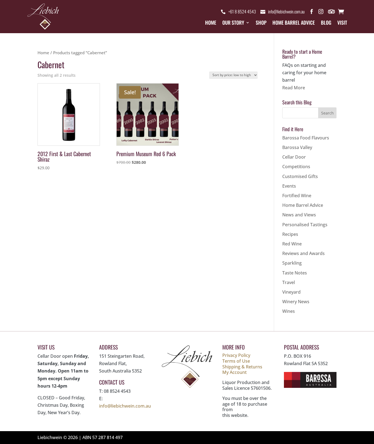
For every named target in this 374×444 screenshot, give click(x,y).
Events (289, 186)
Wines (288, 311)
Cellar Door (294, 157)
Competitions (296, 167)
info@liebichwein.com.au (286, 11)
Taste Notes (294, 273)
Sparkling (292, 263)
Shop (261, 23)
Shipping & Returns (242, 367)
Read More (293, 88)
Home (210, 23)
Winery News (295, 302)
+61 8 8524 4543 (242, 11)
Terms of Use (236, 361)
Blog (326, 23)
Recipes (290, 234)
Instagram (320, 12)
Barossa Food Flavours (305, 138)
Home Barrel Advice (293, 23)
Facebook (311, 12)
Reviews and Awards (303, 253)
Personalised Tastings (304, 225)
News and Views (299, 215)
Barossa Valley (297, 147)
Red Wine (292, 244)
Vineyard (291, 292)
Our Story (233, 23)
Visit (342, 23)
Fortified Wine (296, 196)
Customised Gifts (300, 176)
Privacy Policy (236, 355)
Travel (288, 282)
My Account (234, 372)
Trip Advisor (332, 12)
